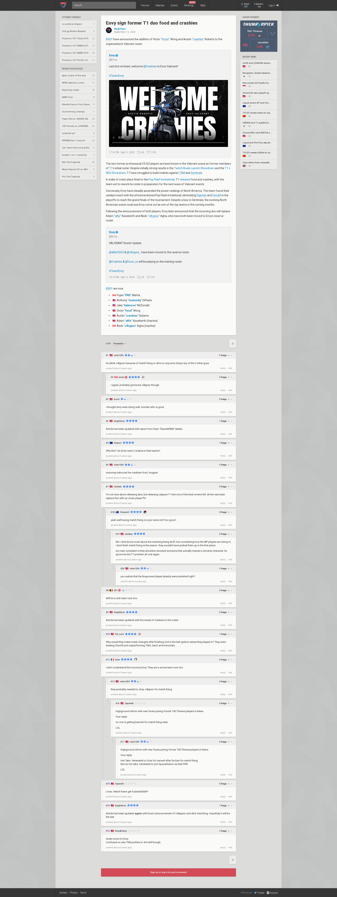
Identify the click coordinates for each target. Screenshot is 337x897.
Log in (272, 5)
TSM (182, 172)
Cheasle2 (124, 512)
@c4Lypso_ (134, 252)
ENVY (109, 39)
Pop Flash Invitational (162, 179)
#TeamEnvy (116, 75)
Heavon (117, 443)
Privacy (73, 893)
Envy (112, 55)
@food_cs (131, 261)
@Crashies (150, 66)
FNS (127, 295)
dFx (116, 590)
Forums (145, 5)
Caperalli (129, 703)
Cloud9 (216, 195)
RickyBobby (121, 831)
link (230, 368)
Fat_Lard (119, 634)
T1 (111, 168)
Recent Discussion (72, 69)
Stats (203, 5)
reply (222, 368)
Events (174, 5)
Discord (274, 893)
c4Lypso (154, 216)
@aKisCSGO (116, 252)
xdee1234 (118, 355)
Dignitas (202, 195)
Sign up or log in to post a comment (168, 872)
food (128, 310)
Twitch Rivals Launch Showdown (194, 168)
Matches (160, 5)
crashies (198, 39)
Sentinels (196, 172)
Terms (83, 893)
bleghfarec (120, 29)
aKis (117, 216)
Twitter (260, 893)
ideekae (118, 486)
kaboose (130, 305)
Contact (63, 893)
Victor (165, 39)
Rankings (189, 4)
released (185, 179)
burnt (116, 399)
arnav (121, 377)
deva (117, 659)
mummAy (135, 300)
